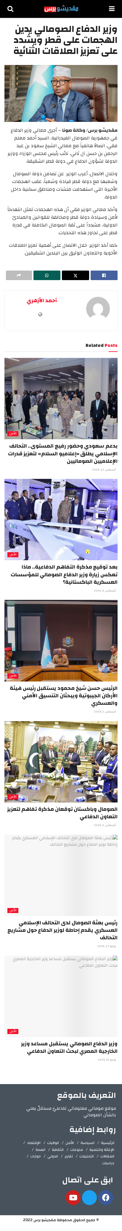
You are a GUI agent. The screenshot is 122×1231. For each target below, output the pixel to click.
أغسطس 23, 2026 (104, 469)
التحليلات (86, 1156)
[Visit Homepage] (61, 9)
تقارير (69, 1156)
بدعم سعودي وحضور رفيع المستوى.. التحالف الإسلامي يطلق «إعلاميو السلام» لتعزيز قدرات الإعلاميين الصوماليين (63, 453)
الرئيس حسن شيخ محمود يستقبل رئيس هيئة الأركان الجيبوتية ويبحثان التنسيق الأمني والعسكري (64, 695)
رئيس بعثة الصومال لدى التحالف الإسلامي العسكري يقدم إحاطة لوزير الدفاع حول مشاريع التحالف (62, 930)
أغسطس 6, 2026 (105, 590)
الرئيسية (107, 1142)
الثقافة (58, 1149)
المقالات (107, 1156)
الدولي (52, 1156)
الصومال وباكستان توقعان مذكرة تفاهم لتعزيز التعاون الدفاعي (62, 813)
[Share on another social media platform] (19, 275)
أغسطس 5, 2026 (105, 711)
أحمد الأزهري (42, 300)
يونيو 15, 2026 (107, 1059)
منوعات (76, 1149)
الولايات (53, 1142)
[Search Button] (10, 9)
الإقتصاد (34, 1142)
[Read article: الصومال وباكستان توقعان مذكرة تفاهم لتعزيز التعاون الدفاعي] (61, 761)
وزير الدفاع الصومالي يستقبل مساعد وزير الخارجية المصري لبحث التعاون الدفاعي (69, 1047)
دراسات (108, 1163)
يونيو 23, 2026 (107, 946)
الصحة (40, 1149)
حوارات (35, 1156)
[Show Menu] (112, 9)
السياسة (87, 1142)
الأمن (13, 433)
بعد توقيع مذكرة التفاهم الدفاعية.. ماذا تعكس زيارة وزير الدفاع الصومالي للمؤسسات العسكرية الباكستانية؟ (64, 574)
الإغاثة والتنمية (101, 1149)
